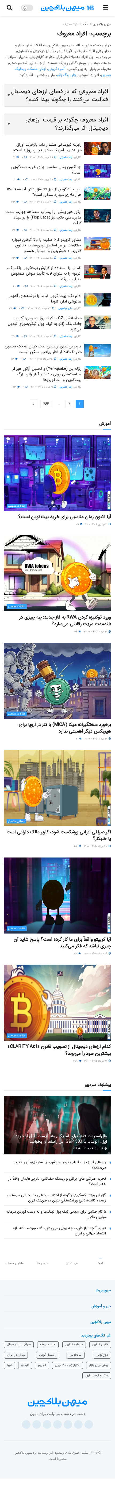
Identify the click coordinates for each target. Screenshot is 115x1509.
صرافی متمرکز (16, 821)
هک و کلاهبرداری (96, 1375)
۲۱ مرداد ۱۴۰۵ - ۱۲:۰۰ (41, 387)
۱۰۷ (76, 846)
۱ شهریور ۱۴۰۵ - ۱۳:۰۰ (41, 157)
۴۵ (13, 336)
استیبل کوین (47, 1354)
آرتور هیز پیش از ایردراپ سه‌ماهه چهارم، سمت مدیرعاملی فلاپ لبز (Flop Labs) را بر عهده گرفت (43, 217)
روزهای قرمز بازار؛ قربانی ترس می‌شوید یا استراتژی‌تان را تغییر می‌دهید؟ (60, 1164)
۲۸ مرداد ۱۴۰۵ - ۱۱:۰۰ (41, 286)
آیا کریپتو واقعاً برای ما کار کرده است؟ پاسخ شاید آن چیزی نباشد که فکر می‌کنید (62, 943)
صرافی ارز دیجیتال (19, 1344)
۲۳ (14, 258)
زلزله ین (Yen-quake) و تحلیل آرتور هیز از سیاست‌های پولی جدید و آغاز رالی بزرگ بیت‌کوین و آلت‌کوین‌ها (47, 374)
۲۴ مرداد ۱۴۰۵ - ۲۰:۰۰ (95, 954)
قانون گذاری (100, 1344)
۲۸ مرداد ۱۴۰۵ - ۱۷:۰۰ (41, 230)
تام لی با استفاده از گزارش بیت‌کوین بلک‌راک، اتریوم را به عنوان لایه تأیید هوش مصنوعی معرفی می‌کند (44, 273)
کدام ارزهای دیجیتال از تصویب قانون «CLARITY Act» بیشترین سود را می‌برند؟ (59, 1050)
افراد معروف (70, 24)
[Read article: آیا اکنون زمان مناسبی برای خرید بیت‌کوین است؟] (97, 171)
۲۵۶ (75, 1149)
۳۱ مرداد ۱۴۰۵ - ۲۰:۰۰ (96, 632)
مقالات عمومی (16, 506)
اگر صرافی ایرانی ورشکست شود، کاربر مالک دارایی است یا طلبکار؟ (58, 835)
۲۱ (77, 739)
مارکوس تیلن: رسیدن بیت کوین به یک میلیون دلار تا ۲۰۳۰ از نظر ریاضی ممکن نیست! (43, 349)
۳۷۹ (75, 1061)
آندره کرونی (57, 69)
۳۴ (76, 632)
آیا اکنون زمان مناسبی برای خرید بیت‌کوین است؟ (46, 170)
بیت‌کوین (76, 1354)
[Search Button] (9, 8)
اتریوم (42, 1365)
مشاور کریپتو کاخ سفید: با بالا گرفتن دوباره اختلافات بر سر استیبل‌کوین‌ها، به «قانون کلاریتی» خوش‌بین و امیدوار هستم (46, 245)
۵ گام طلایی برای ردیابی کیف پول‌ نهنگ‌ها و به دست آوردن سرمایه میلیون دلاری (56, 1214)
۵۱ (15, 180)
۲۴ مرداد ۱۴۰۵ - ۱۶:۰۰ (96, 1061)
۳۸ (11, 308)
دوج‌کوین (102, 1354)
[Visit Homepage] (67, 8)
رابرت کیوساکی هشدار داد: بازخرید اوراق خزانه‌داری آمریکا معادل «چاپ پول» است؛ (47, 147)
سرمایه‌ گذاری (74, 1344)
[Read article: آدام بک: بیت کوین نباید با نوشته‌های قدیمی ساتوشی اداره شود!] (97, 299)
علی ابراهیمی (65, 308)
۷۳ (12, 359)
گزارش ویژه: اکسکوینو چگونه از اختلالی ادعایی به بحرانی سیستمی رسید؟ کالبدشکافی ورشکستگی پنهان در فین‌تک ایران (56, 1197)
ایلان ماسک (37, 69)
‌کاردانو (25, 1365)
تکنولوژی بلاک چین (67, 1365)
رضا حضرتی (66, 157)
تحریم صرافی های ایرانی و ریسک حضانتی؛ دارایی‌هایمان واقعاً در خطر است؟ (57, 1181)
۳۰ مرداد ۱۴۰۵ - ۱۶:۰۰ (41, 202)
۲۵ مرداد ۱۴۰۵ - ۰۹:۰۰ (40, 359)
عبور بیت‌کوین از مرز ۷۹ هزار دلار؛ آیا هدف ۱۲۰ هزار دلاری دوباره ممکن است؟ (44, 192)
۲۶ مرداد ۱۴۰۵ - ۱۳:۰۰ (41, 336)
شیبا (9, 1365)
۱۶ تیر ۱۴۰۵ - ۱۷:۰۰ (94, 1149)
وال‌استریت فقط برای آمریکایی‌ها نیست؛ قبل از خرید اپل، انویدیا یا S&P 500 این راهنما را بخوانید (61, 1139)
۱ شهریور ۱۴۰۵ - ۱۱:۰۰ (42, 180)
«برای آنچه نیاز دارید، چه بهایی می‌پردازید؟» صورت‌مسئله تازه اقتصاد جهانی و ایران (59, 1230)
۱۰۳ (13, 202)
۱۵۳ (14, 387)
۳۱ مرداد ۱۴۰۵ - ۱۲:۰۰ (96, 739)
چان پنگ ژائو (66, 75)
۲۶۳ (46, 404)
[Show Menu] (105, 8)
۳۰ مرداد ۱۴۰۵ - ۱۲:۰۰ (96, 846)
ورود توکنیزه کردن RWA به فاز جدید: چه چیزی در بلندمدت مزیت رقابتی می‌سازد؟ (65, 620)
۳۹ (14, 230)
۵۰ (15, 286)
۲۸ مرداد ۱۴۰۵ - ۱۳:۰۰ (41, 258)
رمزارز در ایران (16, 1354)
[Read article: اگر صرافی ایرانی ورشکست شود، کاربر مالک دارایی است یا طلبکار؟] (57, 788)
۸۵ (76, 954)
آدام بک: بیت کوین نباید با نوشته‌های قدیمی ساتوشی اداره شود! (44, 299)
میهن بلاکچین (102, 24)
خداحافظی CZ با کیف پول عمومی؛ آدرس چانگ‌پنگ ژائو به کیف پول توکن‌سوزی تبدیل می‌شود (45, 324)
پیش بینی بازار (98, 1365)
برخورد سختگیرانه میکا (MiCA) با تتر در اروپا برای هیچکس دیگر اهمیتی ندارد (65, 728)
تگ (85, 24)
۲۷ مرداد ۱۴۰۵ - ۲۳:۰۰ (39, 308)
